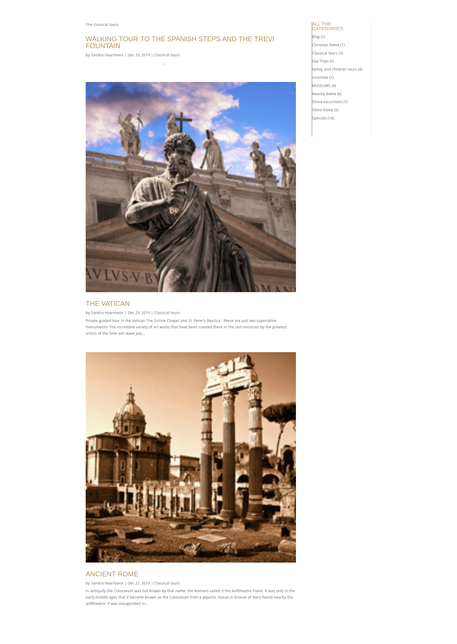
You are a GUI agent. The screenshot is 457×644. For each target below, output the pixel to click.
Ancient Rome (112, 574)
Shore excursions (327, 101)
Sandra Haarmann (107, 54)
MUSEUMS (321, 85)
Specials (319, 118)
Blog (316, 36)
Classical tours (167, 54)
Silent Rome (322, 109)
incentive (320, 77)
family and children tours (334, 69)
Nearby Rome (324, 93)
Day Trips (320, 60)
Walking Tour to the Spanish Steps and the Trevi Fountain (180, 42)
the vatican (108, 303)
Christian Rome (325, 44)
